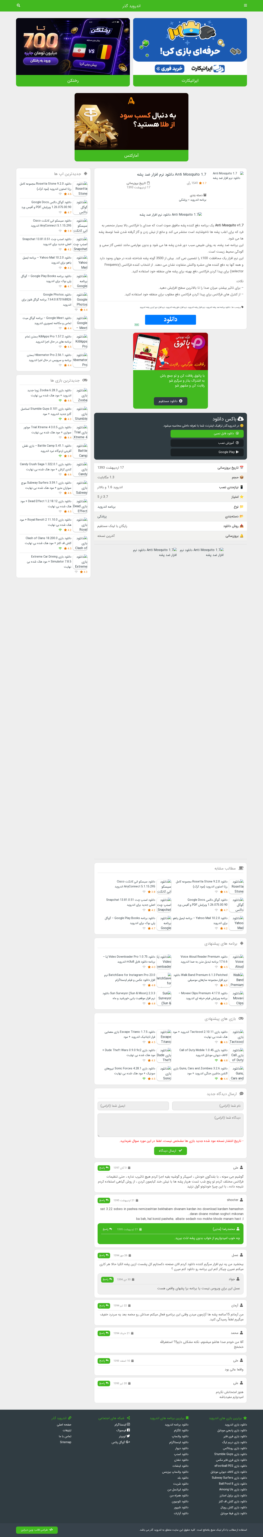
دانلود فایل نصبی (224, 433)
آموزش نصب (226, 443)
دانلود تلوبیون (180, 1501)
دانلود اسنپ (181, 1454)
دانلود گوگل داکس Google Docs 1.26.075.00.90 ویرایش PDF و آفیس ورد (202, 902)
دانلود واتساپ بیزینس (175, 1472)
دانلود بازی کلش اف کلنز (233, 1501)
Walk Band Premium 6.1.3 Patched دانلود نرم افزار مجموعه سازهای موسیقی (200, 977)
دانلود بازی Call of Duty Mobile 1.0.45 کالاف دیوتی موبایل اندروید (203, 1053)
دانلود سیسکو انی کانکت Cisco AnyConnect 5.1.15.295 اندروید (135, 884)
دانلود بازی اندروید (236, 1424)
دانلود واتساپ (180, 1436)
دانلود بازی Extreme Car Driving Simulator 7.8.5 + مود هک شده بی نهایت (49, 562)
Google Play (227, 452)
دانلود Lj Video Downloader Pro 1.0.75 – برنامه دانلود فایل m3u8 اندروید (129, 959)
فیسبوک (121, 1430)
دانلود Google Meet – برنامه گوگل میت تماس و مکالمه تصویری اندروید (47, 321)
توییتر (123, 1436)
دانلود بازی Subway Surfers (229, 1478)
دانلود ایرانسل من (177, 1489)
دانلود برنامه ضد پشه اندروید (218, 307)
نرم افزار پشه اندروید (196, 307)
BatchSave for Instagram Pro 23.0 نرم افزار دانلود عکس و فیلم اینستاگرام (129, 977)
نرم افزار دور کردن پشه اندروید (152, 307)
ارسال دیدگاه (168, 1150)
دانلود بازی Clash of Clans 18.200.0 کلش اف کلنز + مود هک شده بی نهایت (48, 541)
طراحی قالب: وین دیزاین (34, 1530)
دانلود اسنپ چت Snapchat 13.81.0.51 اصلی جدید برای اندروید (130, 902)
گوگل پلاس (119, 1442)
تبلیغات (67, 1430)
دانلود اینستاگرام (178, 1442)
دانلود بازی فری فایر (235, 1436)
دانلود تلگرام (181, 1430)
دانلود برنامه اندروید (176, 1424)
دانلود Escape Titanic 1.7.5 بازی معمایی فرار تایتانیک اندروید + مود (130, 1034)
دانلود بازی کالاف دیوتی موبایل (229, 1472)
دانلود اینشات (180, 1466)
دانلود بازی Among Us (233, 1489)
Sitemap (65, 1442)
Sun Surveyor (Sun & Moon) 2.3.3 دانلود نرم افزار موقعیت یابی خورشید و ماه (129, 996)
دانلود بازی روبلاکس (235, 1448)
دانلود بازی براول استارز (233, 1495)
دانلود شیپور (181, 1507)
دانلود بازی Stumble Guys (230, 1454)
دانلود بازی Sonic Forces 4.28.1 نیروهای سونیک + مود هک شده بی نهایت (129, 1071)
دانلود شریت (180, 1484)
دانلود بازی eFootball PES (231, 1466)
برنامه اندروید (198, 200)
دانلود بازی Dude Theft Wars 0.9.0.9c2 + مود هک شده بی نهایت (128, 1053)
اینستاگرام (121, 1424)
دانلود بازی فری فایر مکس (231, 1460)
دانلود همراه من (179, 1495)
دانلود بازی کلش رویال (233, 1507)
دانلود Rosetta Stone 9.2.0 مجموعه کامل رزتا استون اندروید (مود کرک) (201, 884)
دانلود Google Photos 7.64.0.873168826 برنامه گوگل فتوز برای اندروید (46, 299)
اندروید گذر (131, 6)
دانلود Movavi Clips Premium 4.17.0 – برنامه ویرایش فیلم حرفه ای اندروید (203, 996)
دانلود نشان (181, 1460)
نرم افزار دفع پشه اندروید (176, 307)
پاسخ (102, 1168)
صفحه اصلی (64, 1424)
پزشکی (183, 200)
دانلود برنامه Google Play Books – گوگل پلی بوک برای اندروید (130, 921)
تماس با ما (65, 1436)
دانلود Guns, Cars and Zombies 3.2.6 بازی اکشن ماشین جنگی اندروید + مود (200, 1071)
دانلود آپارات (181, 1513)
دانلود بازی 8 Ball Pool (233, 1484)
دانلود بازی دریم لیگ (234, 1442)
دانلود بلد (182, 1478)
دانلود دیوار (181, 1448)
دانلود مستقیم (168, 401)
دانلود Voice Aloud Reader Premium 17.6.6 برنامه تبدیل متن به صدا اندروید (204, 959)
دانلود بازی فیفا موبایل (233, 1513)
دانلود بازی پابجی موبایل (232, 1430)
